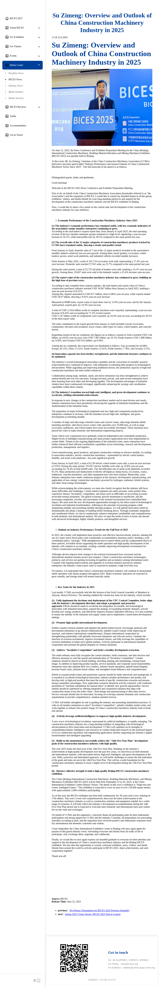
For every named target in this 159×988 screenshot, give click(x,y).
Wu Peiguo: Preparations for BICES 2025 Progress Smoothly (99, 910)
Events (12, 55)
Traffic (12, 116)
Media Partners (16, 92)
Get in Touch (16, 135)
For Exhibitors (16, 37)
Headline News (16, 73)
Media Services (16, 98)
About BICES (16, 27)
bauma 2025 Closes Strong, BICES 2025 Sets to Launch (92, 914)
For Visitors (15, 46)
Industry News (16, 85)
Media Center (16, 65)
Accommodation (17, 125)
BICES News (15, 79)
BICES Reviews (17, 107)
